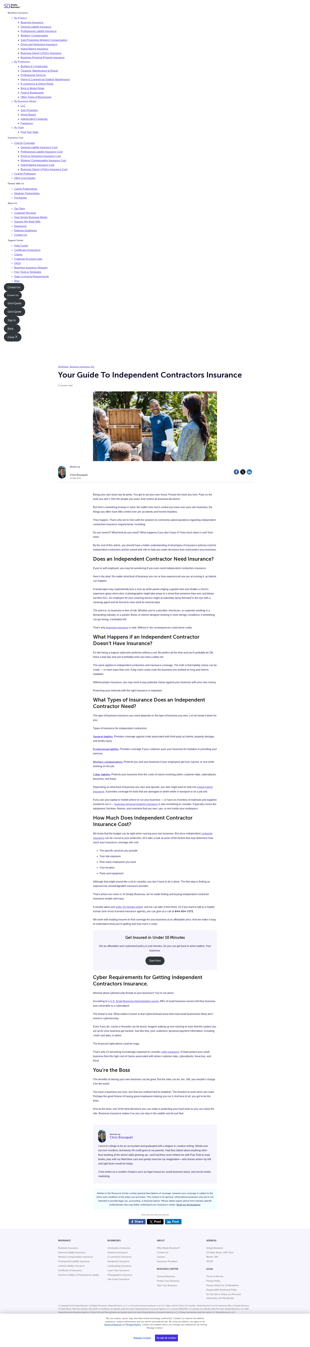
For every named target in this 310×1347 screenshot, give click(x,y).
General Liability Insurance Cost (39, 147)
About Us (12, 203)
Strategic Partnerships (27, 193)
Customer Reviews (25, 213)
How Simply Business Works (30, 217)
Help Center (21, 245)
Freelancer (27, 123)
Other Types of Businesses (36, 97)
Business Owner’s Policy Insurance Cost (44, 169)
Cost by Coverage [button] (24, 143)
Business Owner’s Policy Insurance (41, 53)
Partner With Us (16, 183)
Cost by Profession (25, 173)
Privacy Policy (133, 1324)
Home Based (28, 114)
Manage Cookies (142, 1338)
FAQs (17, 263)
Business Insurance (18, 12)
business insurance (117, 627)
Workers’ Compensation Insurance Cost (43, 160)
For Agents (20, 197)
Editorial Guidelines (25, 230)
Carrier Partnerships (25, 189)
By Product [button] (20, 18)
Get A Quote (14, 303)
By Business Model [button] (25, 101)
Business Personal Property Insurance (43, 57)
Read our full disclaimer (188, 1204)
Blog (17, 280)
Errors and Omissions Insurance (39, 44)
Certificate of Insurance (27, 250)
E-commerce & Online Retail (37, 83)
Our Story (19, 208)
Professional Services (33, 75)
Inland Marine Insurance (34, 48)
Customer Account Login (28, 258)
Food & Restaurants (32, 92)
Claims (18, 254)
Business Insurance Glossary (31, 267)
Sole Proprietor (29, 110)
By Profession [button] (22, 62)
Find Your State (29, 132)
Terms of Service (112, 1324)
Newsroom (20, 226)
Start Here (155, 960)
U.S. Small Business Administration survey (134, 1001)
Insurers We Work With (27, 221)
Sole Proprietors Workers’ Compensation (44, 40)
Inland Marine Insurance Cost (37, 164)
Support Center (15, 240)
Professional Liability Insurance (39, 31)
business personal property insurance (136, 804)
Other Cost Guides (24, 178)
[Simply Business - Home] (12, 6)
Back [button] (11, 328)
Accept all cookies (166, 1338)
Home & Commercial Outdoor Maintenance (45, 79)
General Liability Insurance (36, 27)
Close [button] (11, 337)
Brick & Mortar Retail (32, 88)
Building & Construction (34, 66)
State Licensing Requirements (31, 276)
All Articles (63, 366)
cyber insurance (170, 1052)
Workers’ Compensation (34, 35)
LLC (23, 105)
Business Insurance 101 (82, 366)
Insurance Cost (15, 137)
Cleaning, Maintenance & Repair (39, 70)
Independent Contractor (34, 119)
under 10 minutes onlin (128, 907)
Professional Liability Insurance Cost (41, 151)
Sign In (12, 320)
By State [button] (19, 127)
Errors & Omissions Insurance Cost (41, 156)
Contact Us (20, 235)
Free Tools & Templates (27, 272)
